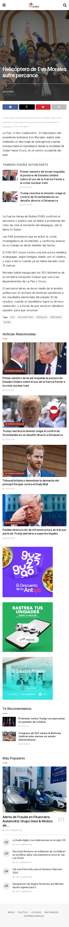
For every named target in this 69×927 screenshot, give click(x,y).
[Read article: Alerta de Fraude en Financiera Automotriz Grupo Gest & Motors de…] (34, 789)
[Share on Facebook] (10, 107)
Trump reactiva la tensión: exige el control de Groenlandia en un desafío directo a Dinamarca (42, 196)
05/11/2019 (8, 91)
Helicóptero (25, 317)
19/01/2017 (24, 726)
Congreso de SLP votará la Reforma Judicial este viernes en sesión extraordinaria (39, 736)
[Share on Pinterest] (43, 107)
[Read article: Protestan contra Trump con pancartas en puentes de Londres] (9, 721)
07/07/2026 (27, 205)
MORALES (42, 317)
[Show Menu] (4, 5)
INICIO (11, 912)
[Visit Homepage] (34, 5)
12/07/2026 (27, 187)
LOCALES (36, 912)
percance (56, 317)
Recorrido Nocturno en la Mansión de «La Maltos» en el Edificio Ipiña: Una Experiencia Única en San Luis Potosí (39, 854)
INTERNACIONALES (14, 371)
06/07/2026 (9, 538)
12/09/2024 (25, 744)
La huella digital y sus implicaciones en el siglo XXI (39, 840)
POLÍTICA (23, 912)
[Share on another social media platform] (58, 107)
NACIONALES (51, 912)
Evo (12, 317)
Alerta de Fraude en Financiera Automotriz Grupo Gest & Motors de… (28, 821)
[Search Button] (64, 5)
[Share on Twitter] (27, 107)
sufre (7, 322)
